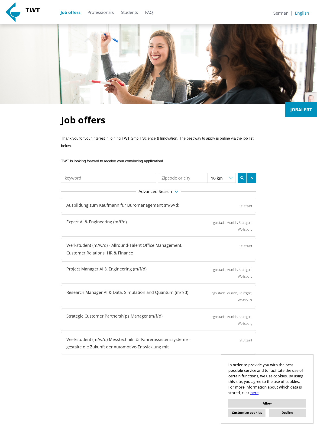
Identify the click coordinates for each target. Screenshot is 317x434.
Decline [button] (287, 412)
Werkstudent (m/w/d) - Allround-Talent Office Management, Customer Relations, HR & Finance (124, 248)
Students (129, 12)
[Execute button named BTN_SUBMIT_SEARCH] (242, 178)
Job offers (71, 12)
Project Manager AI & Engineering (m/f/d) (106, 269)
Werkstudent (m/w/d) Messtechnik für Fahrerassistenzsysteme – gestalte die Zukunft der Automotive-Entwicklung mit (128, 343)
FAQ (149, 12)
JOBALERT (301, 110)
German (280, 13)
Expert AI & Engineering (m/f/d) (96, 222)
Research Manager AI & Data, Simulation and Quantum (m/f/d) (127, 292)
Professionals (100, 12)
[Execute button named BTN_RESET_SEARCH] (251, 178)
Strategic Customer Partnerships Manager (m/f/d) (114, 316)
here (254, 392)
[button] (158, 191)
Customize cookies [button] (247, 412)
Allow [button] (267, 403)
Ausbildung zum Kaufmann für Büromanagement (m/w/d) (122, 205)
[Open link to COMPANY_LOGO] (23, 12)
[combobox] (221, 178)
